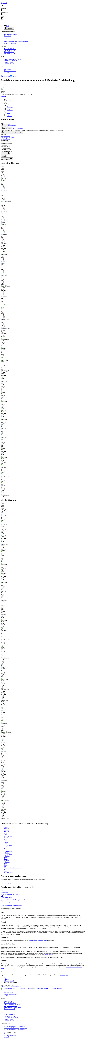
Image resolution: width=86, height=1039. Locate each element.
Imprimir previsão (7, 128)
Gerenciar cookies (9, 63)
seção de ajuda (64, 975)
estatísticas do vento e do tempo (38, 940)
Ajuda (7, 26)
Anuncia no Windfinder (10, 60)
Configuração (10, 28)
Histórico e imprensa (9, 50)
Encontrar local (7, 883)
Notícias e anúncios (9, 62)
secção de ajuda (49, 954)
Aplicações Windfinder (10, 49)
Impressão (6, 72)
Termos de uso (8, 69)
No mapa (3, 96)
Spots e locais (7, 36)
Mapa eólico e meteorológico (11, 34)
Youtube (24, 1029)
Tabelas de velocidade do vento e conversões (16, 41)
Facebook (14, 76)
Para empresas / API (9, 53)
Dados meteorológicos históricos (12, 59)
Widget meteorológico (10, 43)
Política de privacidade (10, 71)
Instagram (24, 1028)
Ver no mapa (6, 76)
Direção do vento (5, 136)
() (7, 137)
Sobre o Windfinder (9, 52)
